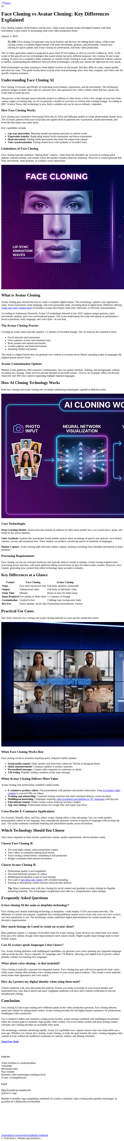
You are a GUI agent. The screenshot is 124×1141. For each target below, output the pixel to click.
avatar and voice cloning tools (16, 307)
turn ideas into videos (31, 879)
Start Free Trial (9, 1041)
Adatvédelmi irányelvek (13, 1135)
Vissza (7, 3)
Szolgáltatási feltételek (37, 1135)
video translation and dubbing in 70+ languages (80, 799)
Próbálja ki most (9, 1056)
